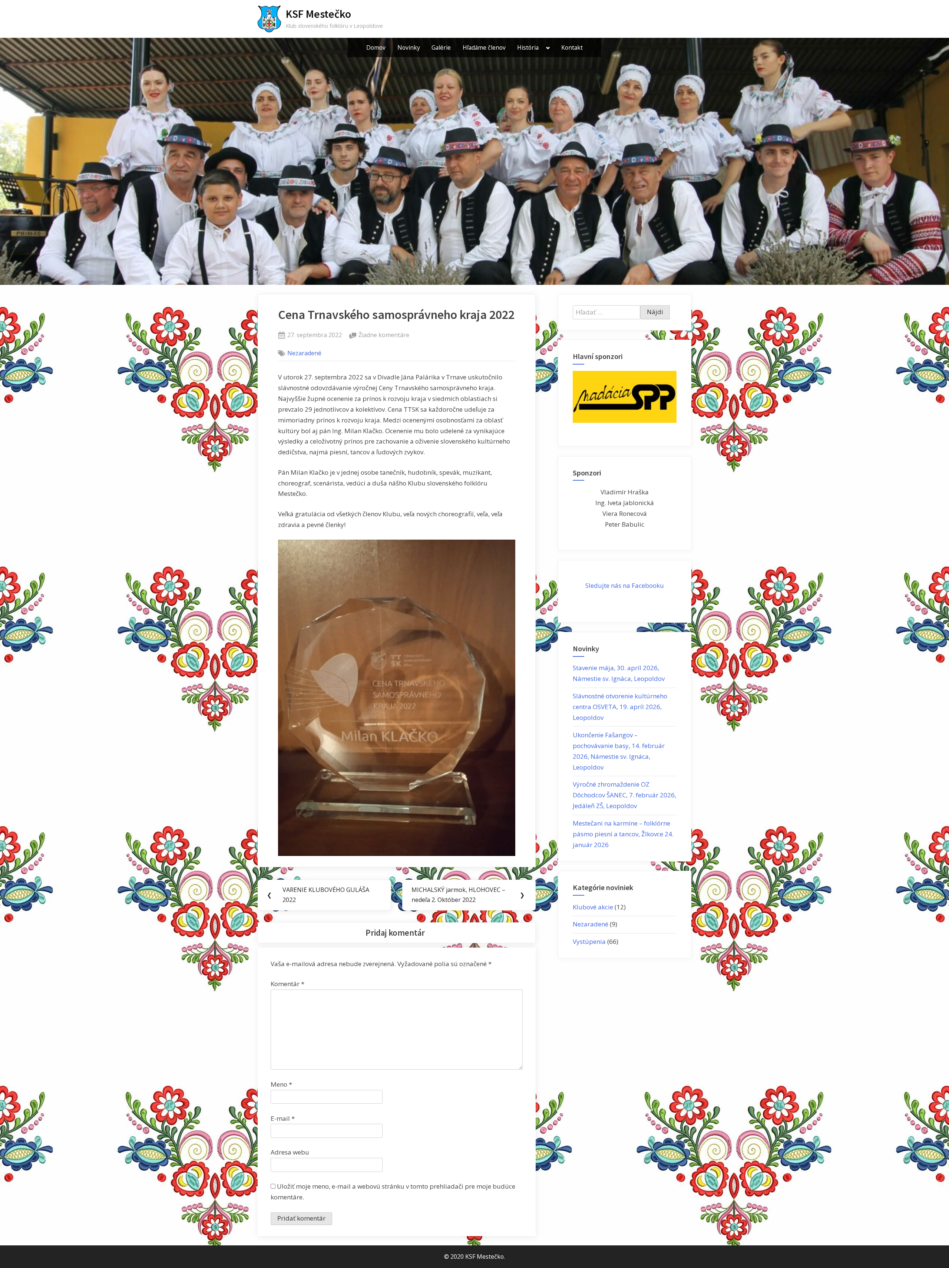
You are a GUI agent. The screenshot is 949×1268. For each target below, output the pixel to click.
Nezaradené (304, 353)
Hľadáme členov (484, 47)
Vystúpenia (589, 941)
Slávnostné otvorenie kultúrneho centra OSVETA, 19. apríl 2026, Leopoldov (620, 707)
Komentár (287, 983)
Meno (281, 1084)
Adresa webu (290, 1152)
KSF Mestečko (318, 14)
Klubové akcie (593, 907)
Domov (376, 47)
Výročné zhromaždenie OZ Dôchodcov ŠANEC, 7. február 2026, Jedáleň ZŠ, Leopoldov (624, 795)
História (528, 47)
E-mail (283, 1118)
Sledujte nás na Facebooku (624, 585)
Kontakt (572, 47)
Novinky (408, 47)
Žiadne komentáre (383, 335)
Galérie (441, 47)
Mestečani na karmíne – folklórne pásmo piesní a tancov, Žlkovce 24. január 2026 (623, 834)
